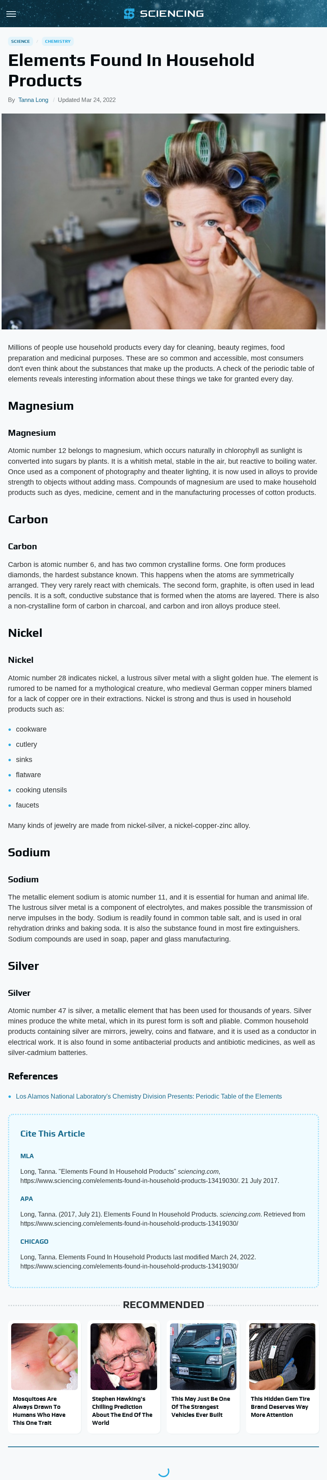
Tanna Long (33, 99)
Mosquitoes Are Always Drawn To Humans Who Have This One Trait (39, 1410)
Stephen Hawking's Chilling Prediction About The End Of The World (122, 1410)
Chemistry (58, 41)
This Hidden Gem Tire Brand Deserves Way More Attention (280, 1406)
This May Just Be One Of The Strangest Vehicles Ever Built (200, 1406)
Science (20, 41)
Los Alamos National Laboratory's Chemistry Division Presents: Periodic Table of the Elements (149, 1096)
